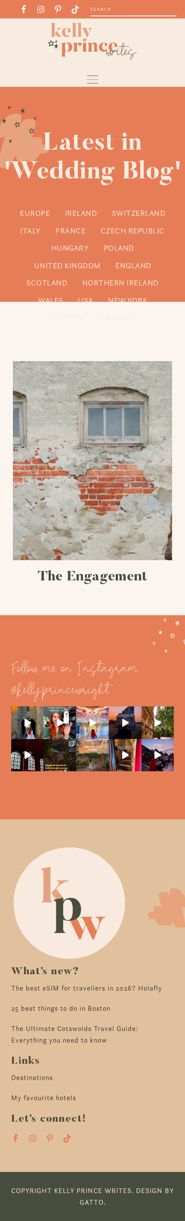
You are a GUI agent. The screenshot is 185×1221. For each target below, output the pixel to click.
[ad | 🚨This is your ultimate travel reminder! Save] (158, 722)
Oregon (116, 317)
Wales (50, 300)
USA (85, 300)
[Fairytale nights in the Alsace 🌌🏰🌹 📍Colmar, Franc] (158, 755)
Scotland (46, 283)
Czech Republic (133, 231)
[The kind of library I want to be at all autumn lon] (27, 755)
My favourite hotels (43, 1097)
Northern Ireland (120, 283)
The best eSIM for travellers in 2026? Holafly (86, 988)
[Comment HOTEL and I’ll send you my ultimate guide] (59, 755)
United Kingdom (67, 265)
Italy (30, 231)
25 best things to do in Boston (61, 1008)
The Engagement (92, 577)
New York (127, 300)
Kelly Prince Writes (92, 41)
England (133, 265)
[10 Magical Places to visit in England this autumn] (92, 755)
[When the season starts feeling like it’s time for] (125, 722)
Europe (35, 213)
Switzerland (139, 213)
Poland (119, 248)
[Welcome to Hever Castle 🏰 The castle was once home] (125, 755)
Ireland (81, 213)
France (71, 231)
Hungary (70, 248)
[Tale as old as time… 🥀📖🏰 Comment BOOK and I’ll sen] (92, 722)
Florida (69, 317)
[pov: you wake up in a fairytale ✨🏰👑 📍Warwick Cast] (27, 722)
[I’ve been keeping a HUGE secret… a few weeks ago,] (59, 722)
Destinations (32, 1077)
